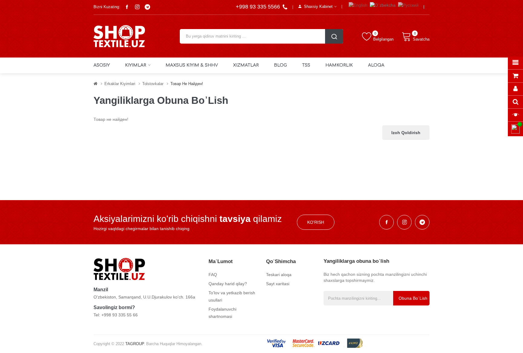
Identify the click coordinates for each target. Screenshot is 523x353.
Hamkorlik (339, 65)
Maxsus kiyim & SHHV (192, 65)
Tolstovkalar (152, 83)
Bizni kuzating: (107, 7)
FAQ (213, 274)
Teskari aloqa (278, 274)
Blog (280, 65)
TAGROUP (134, 343)
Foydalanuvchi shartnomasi (222, 313)
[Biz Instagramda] (137, 7)
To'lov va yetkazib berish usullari (232, 296)
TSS (306, 65)
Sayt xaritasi (277, 283)
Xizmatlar (246, 65)
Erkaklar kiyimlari (119, 83)
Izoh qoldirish (405, 132)
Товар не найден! (186, 83)
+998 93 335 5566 (258, 7)
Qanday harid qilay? (228, 283)
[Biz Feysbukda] (126, 7)
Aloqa (376, 65)
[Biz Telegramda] (147, 7)
